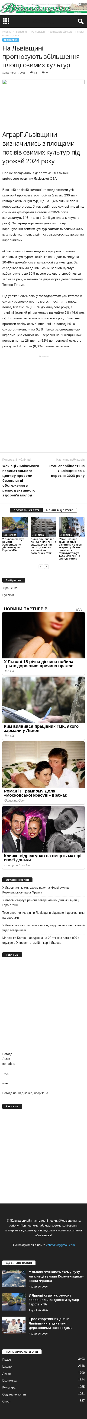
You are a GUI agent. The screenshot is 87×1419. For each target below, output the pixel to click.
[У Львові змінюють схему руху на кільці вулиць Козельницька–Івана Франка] (14, 1278)
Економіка (10, 39)
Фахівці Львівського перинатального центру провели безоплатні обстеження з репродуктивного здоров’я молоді (20, 480)
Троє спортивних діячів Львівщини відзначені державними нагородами (43, 915)
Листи (6, 1373)
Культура (8, 1387)
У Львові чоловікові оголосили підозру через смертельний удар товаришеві (43, 928)
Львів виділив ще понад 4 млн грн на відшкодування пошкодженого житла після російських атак (43, 546)
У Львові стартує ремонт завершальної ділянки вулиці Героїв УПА (13, 544)
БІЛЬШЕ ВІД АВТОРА (60, 510)
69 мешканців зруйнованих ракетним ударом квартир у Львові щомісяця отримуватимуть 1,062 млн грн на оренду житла (70, 548)
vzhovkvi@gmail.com (60, 1245)
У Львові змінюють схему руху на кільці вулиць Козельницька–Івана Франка (36, 890)
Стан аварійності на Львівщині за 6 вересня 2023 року (66, 470)
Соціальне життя (14, 1394)
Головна (6, 31)
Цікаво (7, 1366)
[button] (80, 22)
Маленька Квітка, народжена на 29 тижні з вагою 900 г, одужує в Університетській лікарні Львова (41, 940)
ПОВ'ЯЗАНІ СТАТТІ (26, 510)
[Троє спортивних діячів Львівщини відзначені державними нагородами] (14, 1325)
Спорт (6, 1401)
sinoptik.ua (40, 1093)
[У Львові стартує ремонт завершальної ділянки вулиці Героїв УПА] (15, 527)
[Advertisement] (43, 403)
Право (6, 1359)
